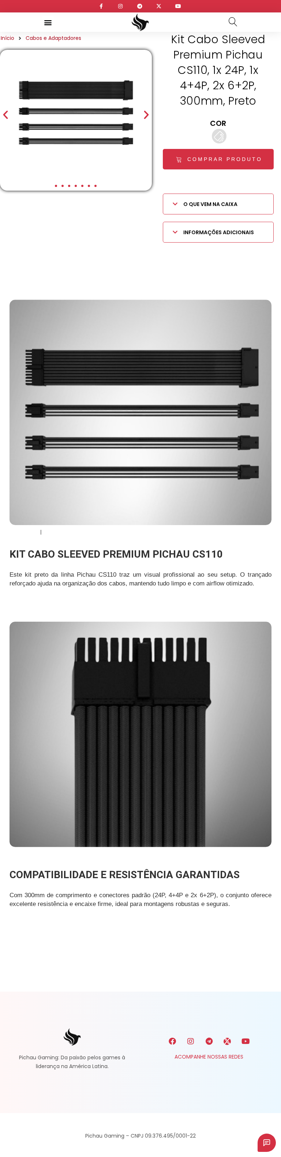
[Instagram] (190, 1041)
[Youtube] (245, 1041)
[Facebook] (172, 1041)
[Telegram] (209, 1041)
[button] (48, 22)
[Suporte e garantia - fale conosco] (267, 1143)
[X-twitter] (227, 1041)
